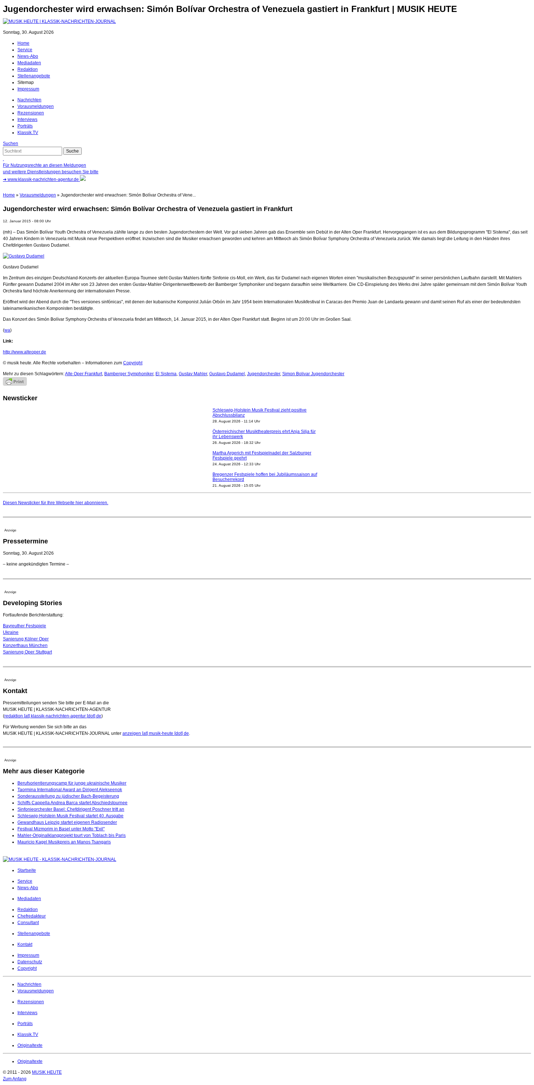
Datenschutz (29, 961)
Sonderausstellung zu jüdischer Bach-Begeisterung (68, 796)
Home (23, 43)
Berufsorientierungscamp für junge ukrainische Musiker (71, 783)
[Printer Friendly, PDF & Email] (15, 384)
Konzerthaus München (25, 645)
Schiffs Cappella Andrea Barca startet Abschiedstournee (72, 802)
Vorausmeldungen (35, 106)
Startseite (26, 870)
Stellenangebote (33, 75)
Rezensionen (30, 113)
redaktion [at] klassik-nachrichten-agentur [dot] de (52, 715)
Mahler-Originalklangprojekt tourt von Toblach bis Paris (71, 835)
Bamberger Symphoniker (128, 373)
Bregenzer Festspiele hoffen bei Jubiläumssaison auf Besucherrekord (265, 477)
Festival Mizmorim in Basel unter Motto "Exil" (61, 828)
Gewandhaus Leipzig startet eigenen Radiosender (67, 822)
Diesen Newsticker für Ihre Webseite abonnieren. (55, 502)
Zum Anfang (15, 1078)
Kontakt (24, 944)
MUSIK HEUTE (47, 1072)
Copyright (132, 362)
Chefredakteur (31, 916)
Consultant (28, 922)
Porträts (25, 126)
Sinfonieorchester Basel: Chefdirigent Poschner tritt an (70, 809)
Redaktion (27, 69)
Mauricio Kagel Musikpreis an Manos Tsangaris (64, 842)
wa (7, 330)
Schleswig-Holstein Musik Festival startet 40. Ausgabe (70, 815)
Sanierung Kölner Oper (26, 638)
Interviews (27, 119)
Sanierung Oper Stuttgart (27, 652)
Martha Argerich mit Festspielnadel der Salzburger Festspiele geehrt (262, 455)
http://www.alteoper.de (24, 352)
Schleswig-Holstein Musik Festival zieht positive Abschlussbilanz (260, 413)
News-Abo (27, 56)
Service (24, 49)
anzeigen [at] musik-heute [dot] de (155, 733)
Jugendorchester (263, 373)
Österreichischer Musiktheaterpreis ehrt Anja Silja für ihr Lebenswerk (264, 434)
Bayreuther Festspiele (24, 625)
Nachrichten (29, 99)
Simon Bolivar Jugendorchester (313, 373)
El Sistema (166, 373)
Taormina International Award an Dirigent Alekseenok (69, 789)
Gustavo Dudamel (227, 373)
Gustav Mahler (193, 373)
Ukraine (11, 632)
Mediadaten (29, 62)
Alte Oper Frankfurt (83, 373)
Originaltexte (30, 1045)
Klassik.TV (27, 132)
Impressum (28, 89)
